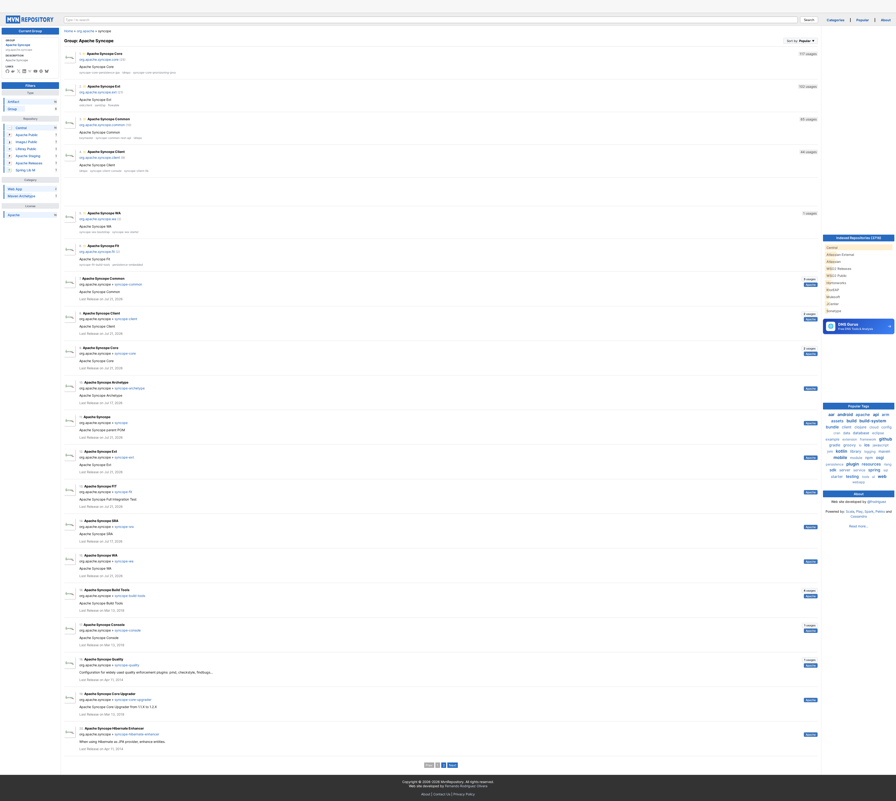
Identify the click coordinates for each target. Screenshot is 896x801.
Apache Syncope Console (104, 625)
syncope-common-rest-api (113, 138)
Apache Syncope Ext (104, 86)
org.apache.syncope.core (99, 59)
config (886, 427)
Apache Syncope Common (109, 119)
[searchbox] (431, 20)
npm (869, 457)
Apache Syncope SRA (101, 521)
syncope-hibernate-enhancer (137, 734)
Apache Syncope (18, 45)
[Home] (30, 22)
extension (850, 439)
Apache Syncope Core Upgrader (110, 694)
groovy (850, 445)
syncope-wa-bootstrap (94, 232)
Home (68, 31)
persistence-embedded (127, 264)
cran (837, 433)
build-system (872, 420)
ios (867, 445)
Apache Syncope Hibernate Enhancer (114, 728)
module (856, 457)
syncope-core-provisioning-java (154, 72)
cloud (874, 427)
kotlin (842, 451)
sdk (833, 470)
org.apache (85, 31)
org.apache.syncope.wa (97, 219)
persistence (835, 464)
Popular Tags (858, 406)
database (861, 432)
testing (853, 476)
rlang (888, 464)
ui (874, 476)
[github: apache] (7, 71)
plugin (853, 464)
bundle (833, 427)
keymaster (86, 138)
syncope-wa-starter (125, 232)
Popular (862, 20)
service (859, 470)
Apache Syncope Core (104, 54)
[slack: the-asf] (41, 71)
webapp (858, 482)
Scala (850, 511)
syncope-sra (124, 527)
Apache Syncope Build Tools (107, 590)
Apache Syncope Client (106, 152)
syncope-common (128, 284)
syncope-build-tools (130, 596)
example (833, 439)
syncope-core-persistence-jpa (99, 72)
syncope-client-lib (136, 171)
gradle (835, 445)
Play (859, 511)
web (882, 476)
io (860, 445)
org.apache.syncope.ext (98, 92)
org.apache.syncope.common (102, 125)
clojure (861, 427)
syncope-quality (127, 665)
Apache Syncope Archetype (106, 382)
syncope (121, 423)
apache (863, 414)
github (885, 439)
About (886, 20)
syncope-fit (123, 492)
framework (868, 439)
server (845, 470)
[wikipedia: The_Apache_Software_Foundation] (30, 71)
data (847, 433)
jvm (830, 451)
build (852, 420)
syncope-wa (124, 561)
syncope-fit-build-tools (94, 264)
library (856, 451)
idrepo (126, 72)
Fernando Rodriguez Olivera (466, 786)
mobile (840, 457)
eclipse (878, 433)
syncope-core (125, 353)
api (876, 414)
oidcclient (85, 105)
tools (866, 477)
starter (837, 476)
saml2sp (100, 105)
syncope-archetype (130, 388)
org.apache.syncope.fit (97, 252)
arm (885, 414)
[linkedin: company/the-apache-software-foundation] (24, 71)
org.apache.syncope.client (99, 157)
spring (875, 470)
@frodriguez (876, 502)
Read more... (858, 526)
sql (885, 470)
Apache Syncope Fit (103, 246)
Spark (869, 511)
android (845, 414)
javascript (881, 445)
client (847, 427)
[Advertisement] (448, 6)
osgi (880, 457)
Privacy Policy (464, 794)
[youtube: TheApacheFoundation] (35, 71)
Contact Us (441, 794)
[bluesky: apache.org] (47, 71)
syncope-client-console (106, 171)
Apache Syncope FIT (100, 486)
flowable (113, 105)
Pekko (880, 511)
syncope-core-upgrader (133, 700)
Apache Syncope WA (104, 213)
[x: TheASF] (19, 71)
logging (870, 451)
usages (810, 279)
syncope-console (128, 630)
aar (832, 414)
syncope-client (126, 319)
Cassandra (858, 516)
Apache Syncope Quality (103, 659)
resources (872, 464)
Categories (835, 20)
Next (452, 765)
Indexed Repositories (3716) (858, 238)
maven (884, 451)
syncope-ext (124, 457)
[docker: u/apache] (13, 71)
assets (838, 421)
